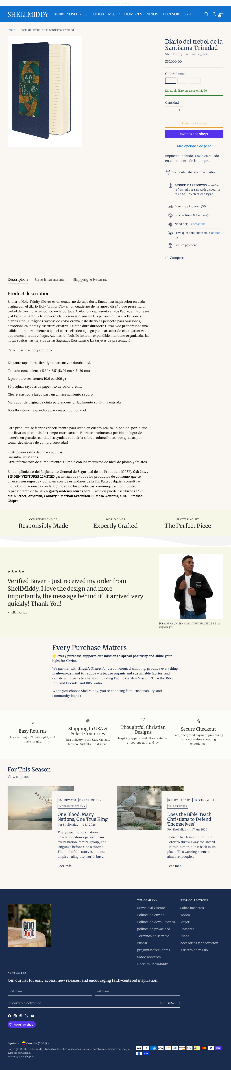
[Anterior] (86, 3)
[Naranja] (182, 81)
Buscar (142, 943)
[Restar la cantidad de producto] (168, 110)
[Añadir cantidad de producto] (179, 110)
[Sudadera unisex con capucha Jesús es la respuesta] (191, 586)
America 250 (67, 800)
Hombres (187, 929)
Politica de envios (150, 915)
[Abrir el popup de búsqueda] (206, 14)
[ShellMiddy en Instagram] (15, 1016)
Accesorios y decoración (199, 943)
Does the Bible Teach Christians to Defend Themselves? (189, 819)
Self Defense (177, 806)
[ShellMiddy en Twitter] (27, 1016)
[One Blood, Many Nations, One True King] (41, 829)
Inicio (11, 29)
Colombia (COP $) (36, 1043)
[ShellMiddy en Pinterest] (21, 1016)
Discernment (204, 800)
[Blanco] (195, 81)
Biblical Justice (180, 800)
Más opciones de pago (194, 146)
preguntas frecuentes (153, 950)
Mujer (184, 922)
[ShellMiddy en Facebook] (10, 1016)
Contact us (198, 224)
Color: (176, 74)
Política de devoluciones (156, 922)
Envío (199, 156)
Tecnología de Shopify (21, 1056)
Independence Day (72, 806)
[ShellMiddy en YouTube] (33, 1016)
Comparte (177, 258)
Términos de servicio (153, 936)
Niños (184, 936)
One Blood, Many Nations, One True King (83, 817)
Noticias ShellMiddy (152, 964)
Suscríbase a (170, 1003)
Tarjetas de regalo (194, 950)
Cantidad (172, 102)
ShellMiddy (173, 54)
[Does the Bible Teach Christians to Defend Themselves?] (150, 829)
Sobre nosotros (149, 957)
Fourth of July (90, 800)
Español (12, 1043)
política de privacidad (153, 929)
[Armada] (170, 81)
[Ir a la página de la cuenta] (213, 14)
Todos (185, 915)
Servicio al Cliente (151, 908)
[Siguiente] (145, 3)
